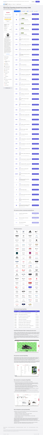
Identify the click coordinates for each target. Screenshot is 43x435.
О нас (27, 427)
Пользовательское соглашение (19, 427)
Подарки (6, 83)
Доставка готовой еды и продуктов (7, 61)
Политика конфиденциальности (11, 427)
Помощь (37, 427)
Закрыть (33, 1)
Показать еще (26, 225)
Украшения (6, 73)
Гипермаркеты (6, 76)
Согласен (37, 1)
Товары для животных (7, 67)
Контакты (25, 427)
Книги (5, 59)
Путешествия (6, 63)
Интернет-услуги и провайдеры (8, 79)
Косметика (6, 70)
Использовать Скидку (35, 24)
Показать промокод (35, 14)
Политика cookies (5, 427)
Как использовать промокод (32, 427)
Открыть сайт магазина (7, 14)
